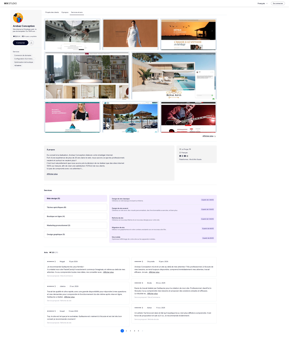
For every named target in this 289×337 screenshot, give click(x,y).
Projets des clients (52, 12)
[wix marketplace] (10, 3)
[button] (72, 34)
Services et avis (77, 12)
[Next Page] (142, 330)
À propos (65, 12)
